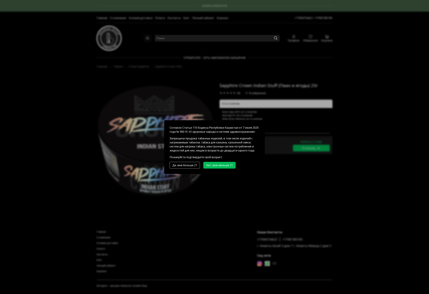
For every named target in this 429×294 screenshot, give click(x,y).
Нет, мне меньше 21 (219, 165)
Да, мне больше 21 (184, 165)
